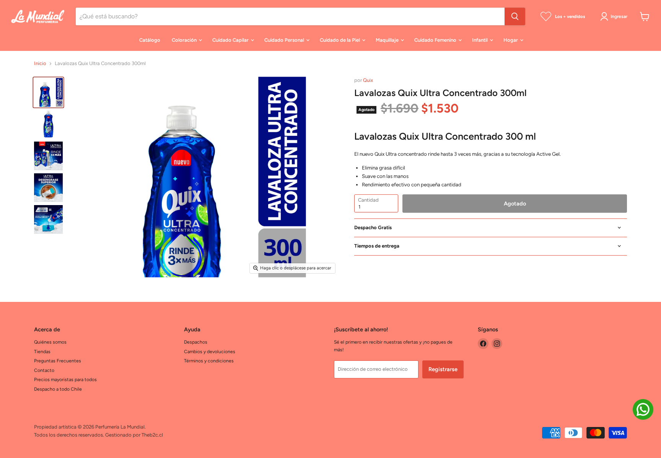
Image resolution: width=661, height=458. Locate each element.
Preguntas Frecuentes (57, 360)
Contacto (44, 370)
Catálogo (149, 40)
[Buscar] (515, 16)
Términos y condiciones (209, 360)
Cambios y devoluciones (209, 351)
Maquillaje (388, 40)
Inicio (40, 63)
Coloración (185, 40)
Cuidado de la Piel (340, 40)
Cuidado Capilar (231, 40)
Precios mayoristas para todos (65, 379)
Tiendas (42, 351)
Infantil (480, 40)
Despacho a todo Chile (58, 389)
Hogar (511, 40)
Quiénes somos (50, 342)
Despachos (195, 342)
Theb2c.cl (152, 435)
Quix (368, 80)
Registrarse (442, 369)
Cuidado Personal (284, 40)
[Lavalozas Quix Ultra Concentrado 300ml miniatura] (48, 92)
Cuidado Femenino (435, 40)
